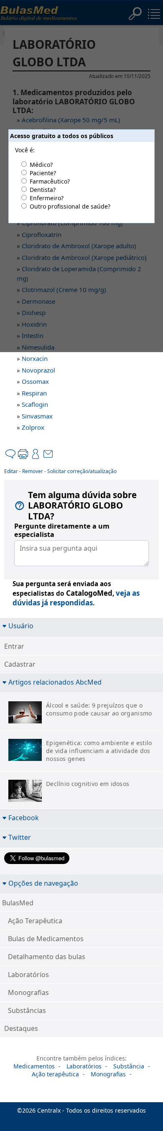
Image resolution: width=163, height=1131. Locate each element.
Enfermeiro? (47, 198)
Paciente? (43, 173)
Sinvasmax (37, 416)
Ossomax (35, 381)
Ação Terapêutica (35, 920)
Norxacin (35, 358)
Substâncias (27, 1010)
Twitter (19, 837)
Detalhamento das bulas (46, 956)
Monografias (28, 992)
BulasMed (17, 902)
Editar (11, 471)
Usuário (20, 625)
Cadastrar (20, 664)
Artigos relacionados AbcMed (55, 682)
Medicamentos (34, 1066)
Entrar (14, 646)
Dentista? (43, 190)
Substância (128, 1066)
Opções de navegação (43, 883)
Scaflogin (35, 404)
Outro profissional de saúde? (70, 206)
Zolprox (33, 427)
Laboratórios (28, 974)
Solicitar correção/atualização (82, 471)
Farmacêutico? (50, 181)
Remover (32, 471)
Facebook (23, 817)
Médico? (41, 165)
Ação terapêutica (55, 1074)
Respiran (34, 393)
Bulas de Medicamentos (46, 938)
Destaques (21, 1028)
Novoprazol (38, 370)
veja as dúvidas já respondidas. (76, 597)
